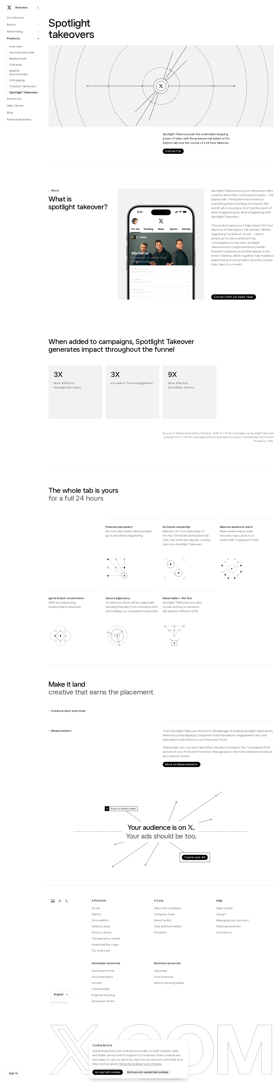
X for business (163, 976)
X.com (96, 908)
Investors (160, 932)
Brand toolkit (162, 920)
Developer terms (103, 1001)
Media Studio (18, 58)
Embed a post (101, 926)
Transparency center (106, 938)
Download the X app (105, 944)
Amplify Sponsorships (18, 72)
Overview (15, 46)
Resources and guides (169, 983)
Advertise (160, 970)
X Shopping (17, 80)
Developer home (103, 970)
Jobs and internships (168, 926)
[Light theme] (59, 901)
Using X (221, 914)
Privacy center (102, 932)
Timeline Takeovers (22, 86)
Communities (101, 989)
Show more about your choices (140, 1064)
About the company (167, 908)
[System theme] (52, 901)
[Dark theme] (66, 901)
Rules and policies (228, 926)
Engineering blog (103, 995)
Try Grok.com (101, 950)
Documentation (102, 976)
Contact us (223, 932)
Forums (97, 983)
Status (96, 914)
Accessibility (100, 920)
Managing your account (232, 920)
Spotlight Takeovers (23, 92)
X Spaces (15, 64)
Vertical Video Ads (21, 52)
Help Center (224, 908)
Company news (164, 914)
